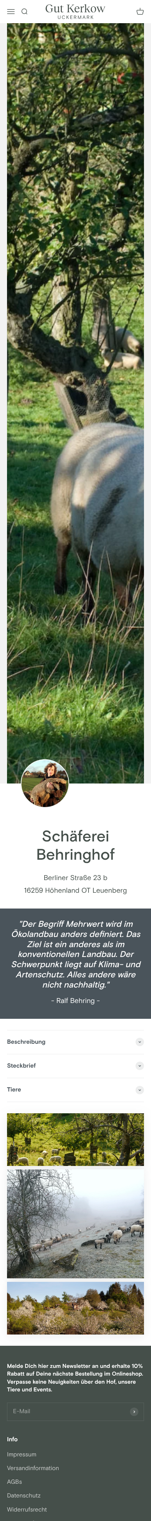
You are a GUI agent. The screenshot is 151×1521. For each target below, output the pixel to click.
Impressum (22, 1454)
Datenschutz (24, 1496)
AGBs (14, 1482)
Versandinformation (33, 1468)
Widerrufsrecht (27, 1510)
